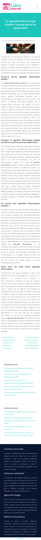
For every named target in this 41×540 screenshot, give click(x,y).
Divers (4, 41)
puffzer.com (16, 136)
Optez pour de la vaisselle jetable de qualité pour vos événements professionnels (9, 342)
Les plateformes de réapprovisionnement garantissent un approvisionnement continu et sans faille (31, 342)
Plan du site (20, 539)
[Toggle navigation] (37, 6)
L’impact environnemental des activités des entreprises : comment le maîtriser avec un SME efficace (19, 420)
